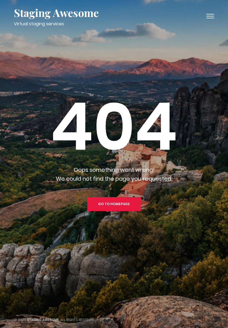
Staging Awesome (56, 13)
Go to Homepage (114, 204)
